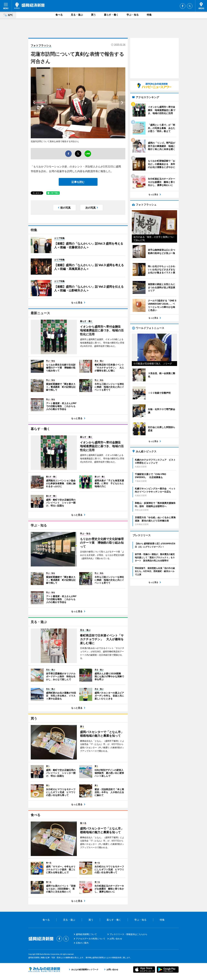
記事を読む (78, 181)
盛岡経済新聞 (29, 5)
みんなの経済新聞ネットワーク (44, 969)
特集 (149, 14)
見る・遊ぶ (77, 14)
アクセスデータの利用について (90, 938)
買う (93, 14)
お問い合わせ (115, 938)
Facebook (182, 6)
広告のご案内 (82, 943)
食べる (59, 14)
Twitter (189, 6)
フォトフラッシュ (41, 45)
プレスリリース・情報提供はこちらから (128, 934)
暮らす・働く (111, 14)
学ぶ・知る (133, 14)
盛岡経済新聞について (86, 934)
